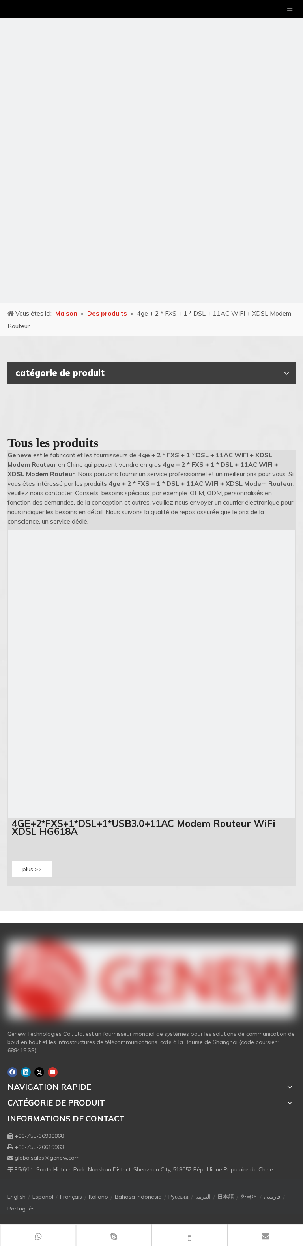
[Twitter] (39, 1072)
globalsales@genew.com (47, 1157)
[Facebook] (12, 1072)
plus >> (32, 869)
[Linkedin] (26, 1072)
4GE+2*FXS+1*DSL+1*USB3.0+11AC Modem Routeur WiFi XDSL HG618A (143, 827)
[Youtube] (53, 1072)
